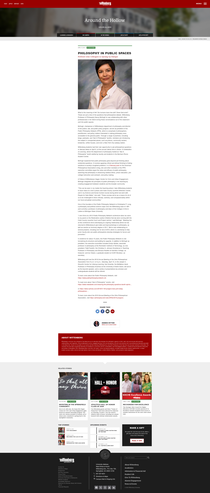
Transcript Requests (63, 487)
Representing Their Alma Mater (75, 443)
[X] (101, 487)
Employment (61, 470)
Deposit (16, 4)
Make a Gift (137, 441)
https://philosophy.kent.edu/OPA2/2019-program (106, 298)
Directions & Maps (63, 469)
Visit (5, 4)
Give (22, 4)
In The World (105, 35)
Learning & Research (66, 35)
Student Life (129, 474)
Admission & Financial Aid (135, 471)
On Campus (86, 35)
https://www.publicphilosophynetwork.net (92, 278)
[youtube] (109, 487)
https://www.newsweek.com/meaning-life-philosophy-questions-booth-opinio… (105, 284)
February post (114, 165)
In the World (91, 47)
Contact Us (61, 467)
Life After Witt (143, 35)
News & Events (131, 484)
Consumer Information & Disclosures (67, 478)
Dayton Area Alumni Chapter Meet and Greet (106, 438)
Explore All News (105, 27)
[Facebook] (96, 487)
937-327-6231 (100, 473)
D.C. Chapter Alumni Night (106, 445)
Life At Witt (124, 35)
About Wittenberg (132, 465)
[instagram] (105, 487)
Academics (129, 468)
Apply (11, 4)
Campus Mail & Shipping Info (105, 479)
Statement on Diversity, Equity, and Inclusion (70, 483)
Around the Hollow (187, 39)
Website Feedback (63, 479)
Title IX (60, 485)
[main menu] (205, 4)
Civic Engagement (71, 430)
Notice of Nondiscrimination (65, 476)
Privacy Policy (61, 474)
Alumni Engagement (133, 481)
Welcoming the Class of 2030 (74, 436)
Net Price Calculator (63, 472)
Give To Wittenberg (132, 477)
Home (179, 39)
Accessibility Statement (64, 481)
